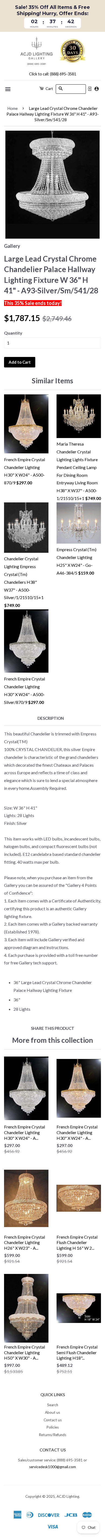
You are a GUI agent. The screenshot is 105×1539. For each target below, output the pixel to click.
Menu (8, 89)
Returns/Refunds (52, 1435)
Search (52, 1405)
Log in (90, 88)
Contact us (53, 1420)
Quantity (13, 332)
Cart (49, 88)
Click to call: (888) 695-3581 (52, 74)
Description (50, 718)
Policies (52, 1427)
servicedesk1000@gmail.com (52, 1467)
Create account (96, 88)
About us (52, 1412)
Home (12, 108)
